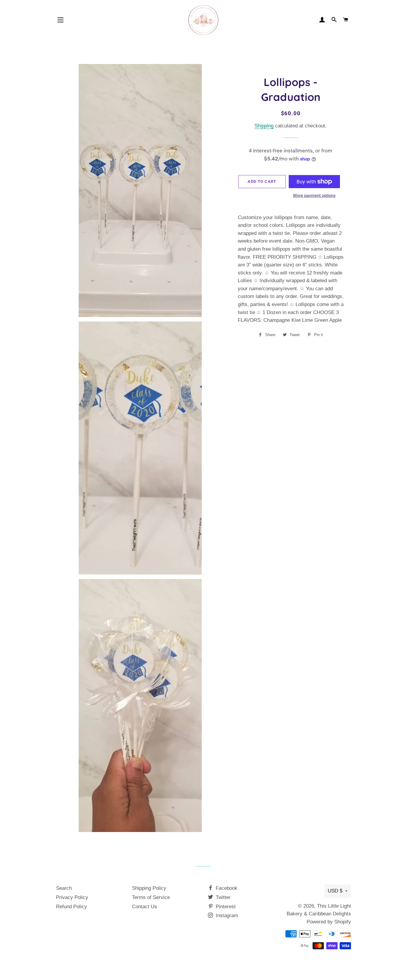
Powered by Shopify (329, 922)
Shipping (264, 126)
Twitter (222, 897)
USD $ (335, 891)
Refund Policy (71, 906)
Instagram (226, 915)
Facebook (225, 888)
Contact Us (144, 906)
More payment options (314, 195)
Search (64, 888)
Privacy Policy (72, 897)
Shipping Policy (149, 888)
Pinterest (225, 906)
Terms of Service (151, 897)
